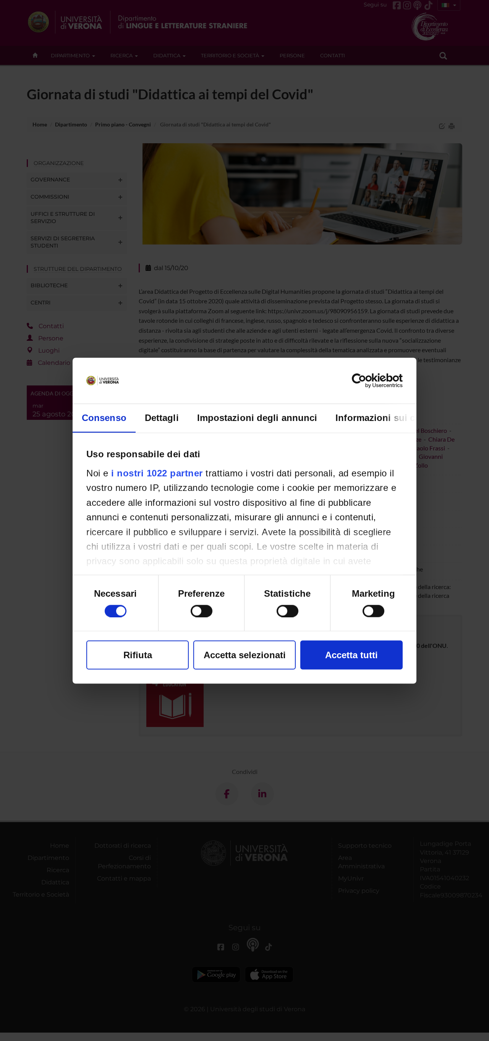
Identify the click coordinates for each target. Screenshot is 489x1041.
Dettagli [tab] (162, 417)
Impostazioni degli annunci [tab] (257, 417)
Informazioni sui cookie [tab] (387, 417)
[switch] (201, 611)
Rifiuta (137, 654)
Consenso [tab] (104, 417)
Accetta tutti (351, 654)
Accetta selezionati (245, 654)
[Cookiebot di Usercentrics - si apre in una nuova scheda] (369, 380)
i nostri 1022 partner (157, 473)
